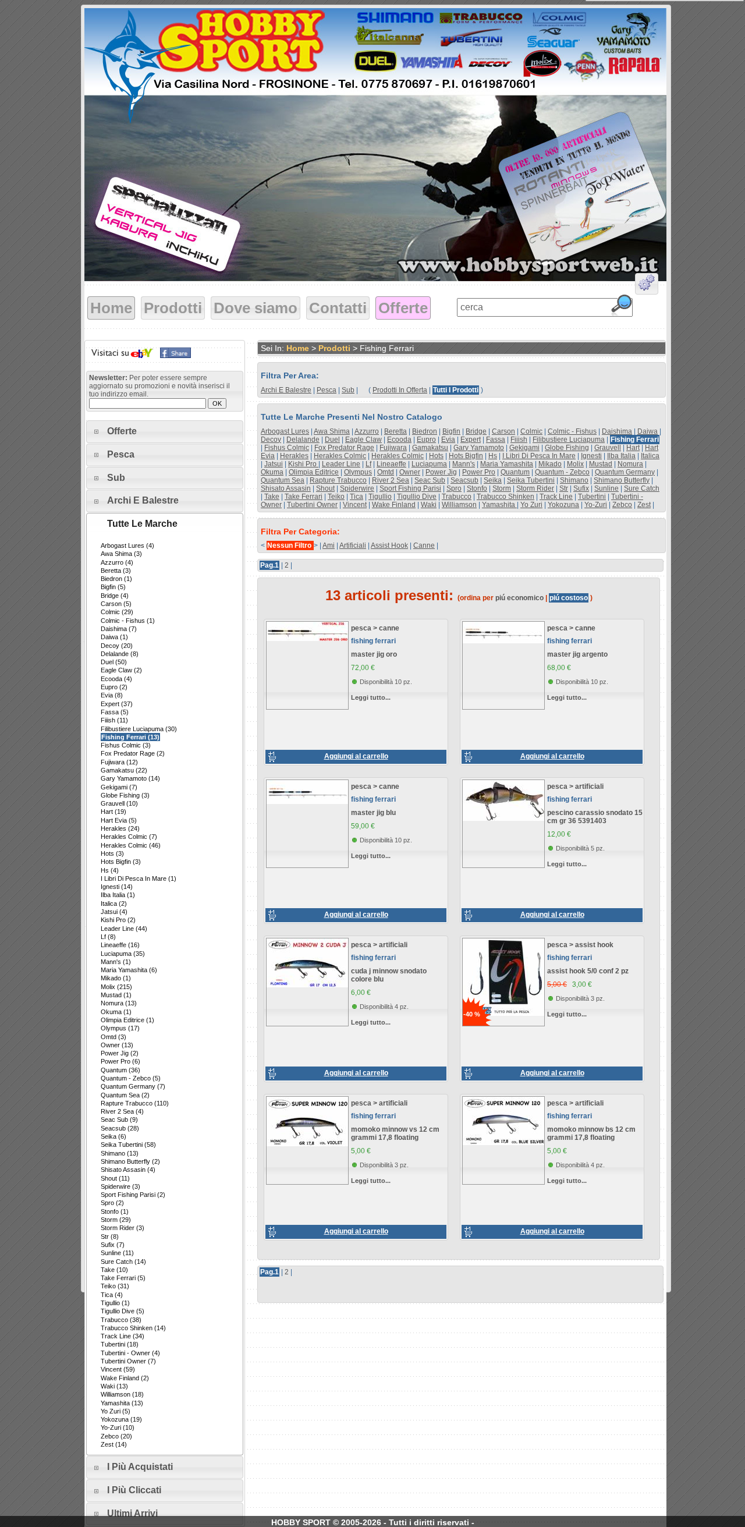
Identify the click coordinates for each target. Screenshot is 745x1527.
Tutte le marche (142, 524)
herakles (294, 456)
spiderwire (357, 488)
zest (644, 505)
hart (633, 448)
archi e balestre (286, 390)
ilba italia (621, 456)
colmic (531, 431)
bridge (476, 431)
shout (325, 488)
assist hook (389, 545)
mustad (600, 464)
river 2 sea (390, 480)
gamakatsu (430, 448)
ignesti (591, 456)
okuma (272, 472)
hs (492, 456)
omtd (385, 472)
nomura (630, 464)
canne (424, 545)
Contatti (338, 308)
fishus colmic (286, 448)
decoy (271, 439)
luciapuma (429, 464)
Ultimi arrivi (132, 1513)
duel (332, 439)
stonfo (477, 488)
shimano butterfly (622, 480)
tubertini (592, 497)
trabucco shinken (505, 497)
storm (501, 488)
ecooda (399, 439)
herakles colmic (340, 456)
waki (429, 505)
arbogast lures (285, 431)
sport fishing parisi (410, 488)
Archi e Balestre (143, 500)
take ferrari (303, 497)
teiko (336, 497)
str (563, 488)
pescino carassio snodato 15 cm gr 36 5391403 (595, 817)
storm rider (535, 488)
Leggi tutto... (371, 697)
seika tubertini (531, 480)
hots (436, 456)
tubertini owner (312, 505)
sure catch (641, 488)
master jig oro (374, 654)
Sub (116, 478)
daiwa (647, 431)
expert (470, 439)
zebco (622, 505)
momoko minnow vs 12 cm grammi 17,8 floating (395, 1133)
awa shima (332, 431)
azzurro (366, 431)
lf (368, 464)
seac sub (429, 480)
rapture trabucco (338, 480)
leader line (341, 464)
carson (503, 431)
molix (575, 464)
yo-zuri (595, 505)
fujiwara (393, 448)
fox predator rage (344, 448)
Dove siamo (255, 308)
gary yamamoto (478, 448)
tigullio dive (417, 497)
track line (556, 497)
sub (348, 390)
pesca (326, 390)
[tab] (164, 431)
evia (448, 439)
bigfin (451, 431)
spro (454, 488)
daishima (617, 431)
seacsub (464, 480)
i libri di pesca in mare (539, 456)
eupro (426, 439)
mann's (463, 464)
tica (356, 497)
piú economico (519, 598)
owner (409, 472)
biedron (424, 431)
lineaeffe (391, 464)
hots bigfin (466, 456)
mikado (550, 464)
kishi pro (303, 464)
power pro (478, 472)
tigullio (380, 497)
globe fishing (567, 448)
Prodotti (173, 308)
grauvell (607, 448)
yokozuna (563, 505)
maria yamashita (506, 464)
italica (650, 456)
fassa (495, 439)
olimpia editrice (314, 472)
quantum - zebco (562, 472)
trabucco (456, 497)
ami (328, 545)
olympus (358, 472)
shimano (574, 480)
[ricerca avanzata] (647, 286)
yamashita (499, 505)
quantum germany (625, 472)
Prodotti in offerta (399, 390)
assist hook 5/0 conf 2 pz (588, 971)
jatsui (273, 464)
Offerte (403, 308)
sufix (581, 488)
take (271, 497)
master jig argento (577, 654)
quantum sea (282, 480)
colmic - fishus (572, 431)
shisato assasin (286, 488)
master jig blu (373, 813)
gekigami (524, 448)
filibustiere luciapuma (569, 439)
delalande (303, 439)
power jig (441, 472)
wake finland (394, 505)
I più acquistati (140, 1467)
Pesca (120, 454)
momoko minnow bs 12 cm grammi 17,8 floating (591, 1133)
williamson (459, 505)
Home (111, 308)
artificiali (352, 545)
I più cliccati (134, 1490)
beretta (395, 431)
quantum (515, 472)
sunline (606, 488)
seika (493, 480)
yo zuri (531, 505)
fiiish (518, 439)
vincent (355, 505)
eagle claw (363, 439)
